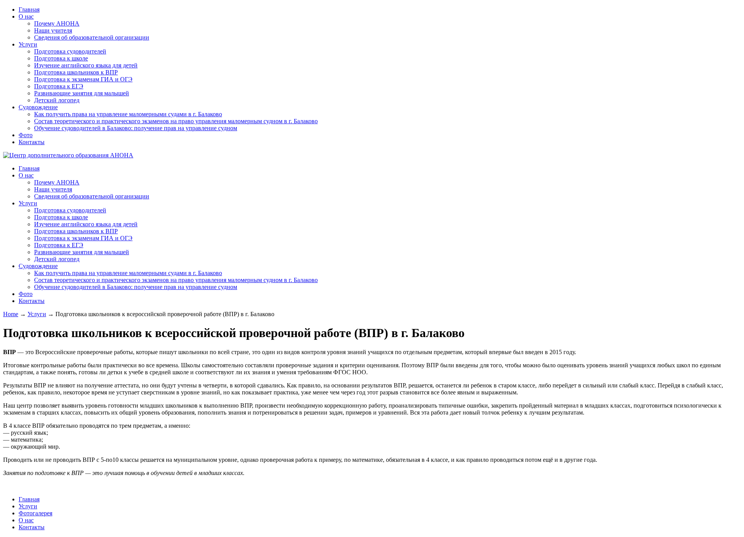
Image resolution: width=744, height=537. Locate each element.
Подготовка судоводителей (70, 51)
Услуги (28, 44)
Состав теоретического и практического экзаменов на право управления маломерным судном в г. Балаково (176, 121)
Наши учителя (53, 30)
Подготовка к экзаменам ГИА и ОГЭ (83, 79)
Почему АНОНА (56, 23)
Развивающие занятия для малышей (81, 93)
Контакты (32, 142)
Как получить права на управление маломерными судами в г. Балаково (128, 114)
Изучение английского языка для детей (86, 65)
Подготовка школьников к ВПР (76, 72)
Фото (26, 135)
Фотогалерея (35, 513)
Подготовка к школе (61, 58)
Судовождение (38, 107)
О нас (26, 16)
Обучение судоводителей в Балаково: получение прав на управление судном (135, 128)
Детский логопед (56, 100)
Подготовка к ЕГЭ (58, 86)
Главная (29, 9)
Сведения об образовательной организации (91, 37)
